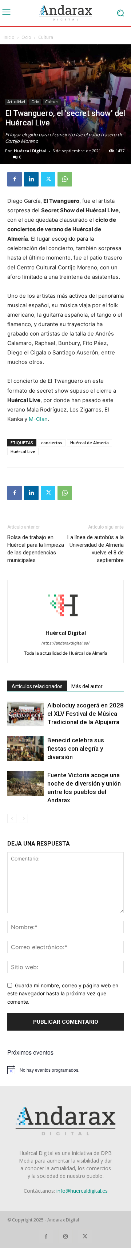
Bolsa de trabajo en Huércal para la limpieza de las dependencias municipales (35, 548)
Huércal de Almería (89, 442)
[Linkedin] (31, 179)
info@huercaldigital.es (82, 1190)
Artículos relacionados (37, 686)
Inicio (9, 37)
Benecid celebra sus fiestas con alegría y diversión (75, 749)
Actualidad (16, 101)
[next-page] (23, 818)
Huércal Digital (30, 150)
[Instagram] (65, 1236)
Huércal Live (23, 451)
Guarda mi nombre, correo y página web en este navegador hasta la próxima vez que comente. (62, 993)
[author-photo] (65, 622)
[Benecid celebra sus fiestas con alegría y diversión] (25, 748)
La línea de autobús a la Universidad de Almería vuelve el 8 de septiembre (95, 548)
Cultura (45, 37)
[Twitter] (48, 179)
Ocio (26, 37)
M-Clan (38, 419)
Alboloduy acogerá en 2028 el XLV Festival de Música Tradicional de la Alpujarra (85, 714)
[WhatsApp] (64, 179)
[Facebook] (14, 179)
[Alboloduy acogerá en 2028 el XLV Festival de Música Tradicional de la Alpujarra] (25, 713)
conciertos (51, 442)
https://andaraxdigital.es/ (65, 643)
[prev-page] (11, 818)
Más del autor (87, 686)
